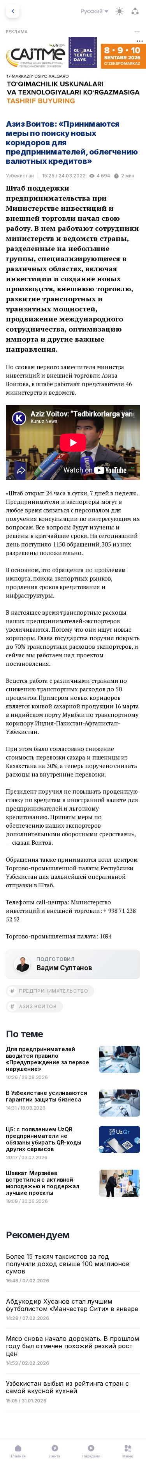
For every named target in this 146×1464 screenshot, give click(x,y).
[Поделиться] (135, 11)
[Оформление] (119, 11)
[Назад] (12, 11)
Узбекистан (20, 176)
